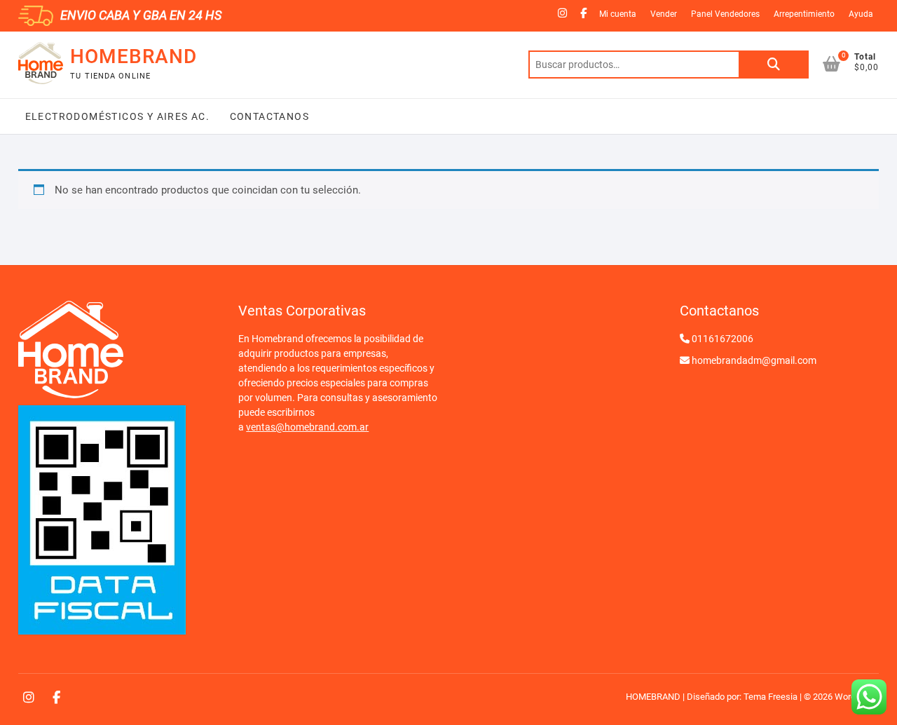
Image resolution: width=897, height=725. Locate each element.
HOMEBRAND (133, 56)
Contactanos (267, 116)
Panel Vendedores (725, 14)
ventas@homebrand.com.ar (307, 427)
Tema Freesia (770, 696)
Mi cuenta (617, 14)
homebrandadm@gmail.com (754, 360)
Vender (663, 14)
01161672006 (722, 338)
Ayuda (861, 14)
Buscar (774, 64)
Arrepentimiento (804, 14)
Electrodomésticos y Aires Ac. (117, 116)
